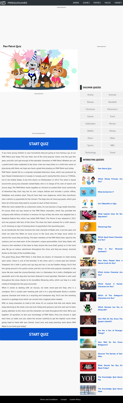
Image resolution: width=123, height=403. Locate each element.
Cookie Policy (75, 399)
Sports (90, 145)
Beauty (90, 102)
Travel (112, 152)
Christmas (90, 109)
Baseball (113, 102)
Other (112, 138)
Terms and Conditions (49, 399)
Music (108, 2)
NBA (113, 145)
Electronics (112, 109)
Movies (97, 2)
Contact (64, 399)
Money (118, 2)
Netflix (90, 130)
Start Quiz (38, 143)
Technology (90, 152)
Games (86, 2)
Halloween (90, 123)
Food (112, 116)
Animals (112, 94)
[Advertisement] (61, 26)
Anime (76, 2)
